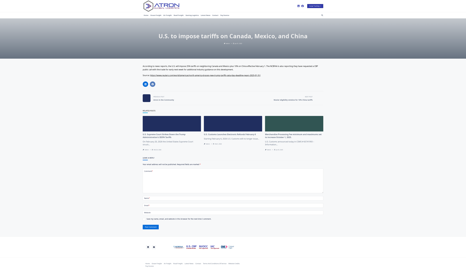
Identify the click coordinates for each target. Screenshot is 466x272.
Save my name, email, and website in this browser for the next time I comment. (179, 219)
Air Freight (167, 15)
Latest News (205, 15)
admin (228, 43)
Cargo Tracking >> (315, 6)
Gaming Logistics (192, 15)
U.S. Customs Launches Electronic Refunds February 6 (230, 134)
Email (147, 205)
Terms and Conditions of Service (214, 263)
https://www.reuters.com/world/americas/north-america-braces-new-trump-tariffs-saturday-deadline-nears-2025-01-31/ (205, 75)
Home (146, 15)
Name (147, 198)
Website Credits (234, 263)
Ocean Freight (155, 15)
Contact (215, 15)
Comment (148, 171)
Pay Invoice (224, 15)
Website (147, 212)
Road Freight (179, 15)
